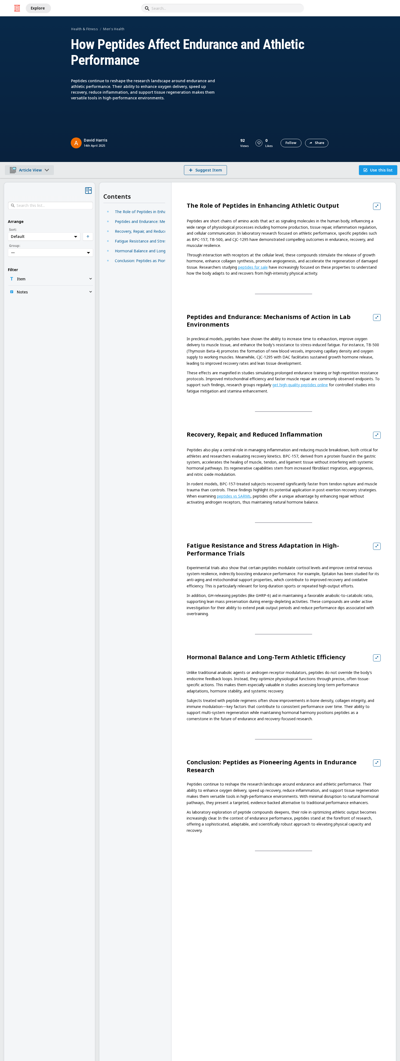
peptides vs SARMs (234, 496)
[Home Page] (17, 8)
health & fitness (84, 29)
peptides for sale (253, 267)
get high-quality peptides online (300, 384)
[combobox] (222, 8)
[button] (259, 143)
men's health (113, 29)
